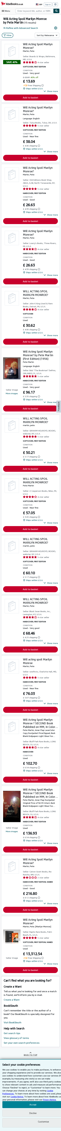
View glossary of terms (16, 1037)
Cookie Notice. (17, 1096)
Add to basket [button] (30, 97)
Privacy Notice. (49, 1099)
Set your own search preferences (22, 1042)
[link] (55, 28)
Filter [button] (9, 35)
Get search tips (12, 1033)
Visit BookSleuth (12, 1022)
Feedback (58, 406)
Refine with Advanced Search (22, 27)
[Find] (56, 11)
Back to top (30, 1055)
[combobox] (34, 11)
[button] (51, 91)
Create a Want (12, 999)
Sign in (48, 4)
